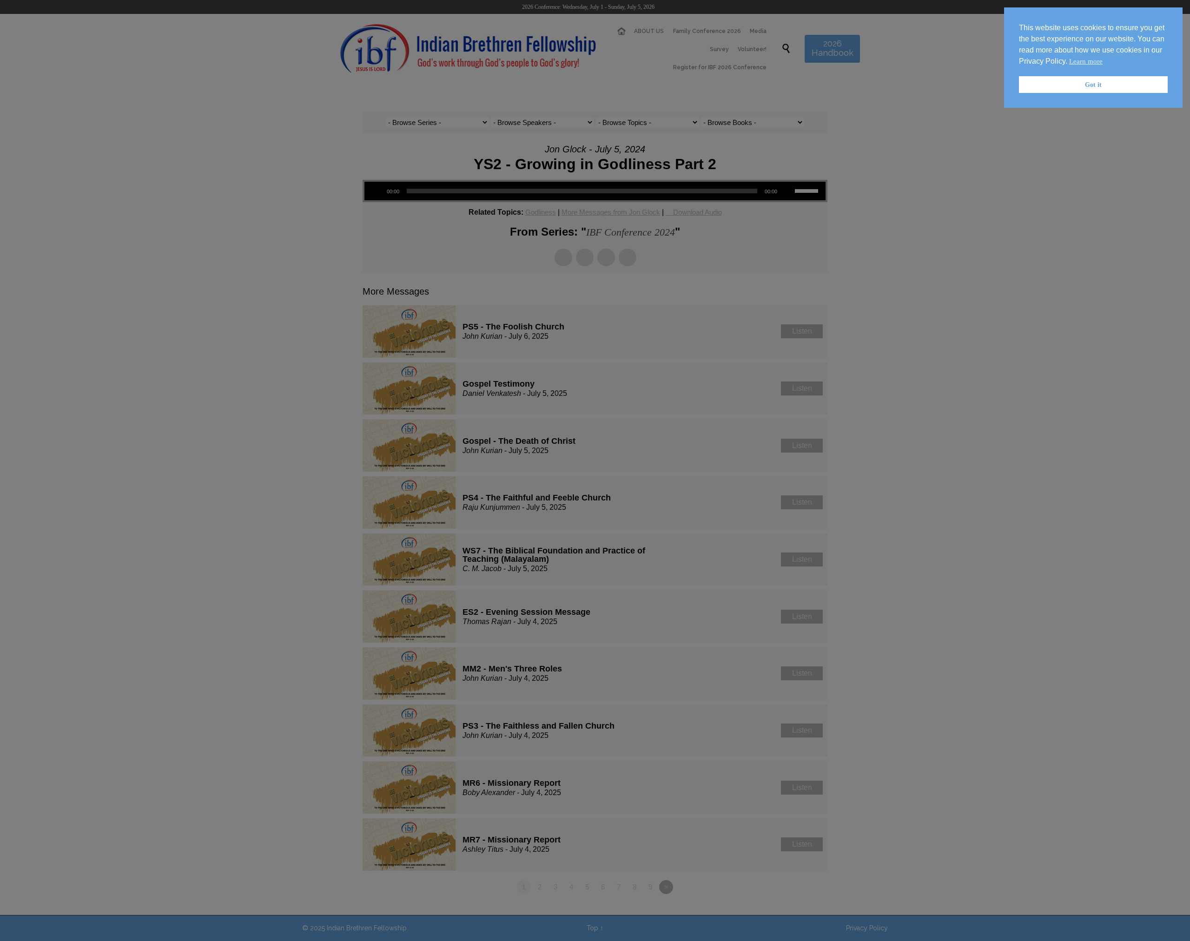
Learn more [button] (1086, 61)
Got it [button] (1093, 84)
